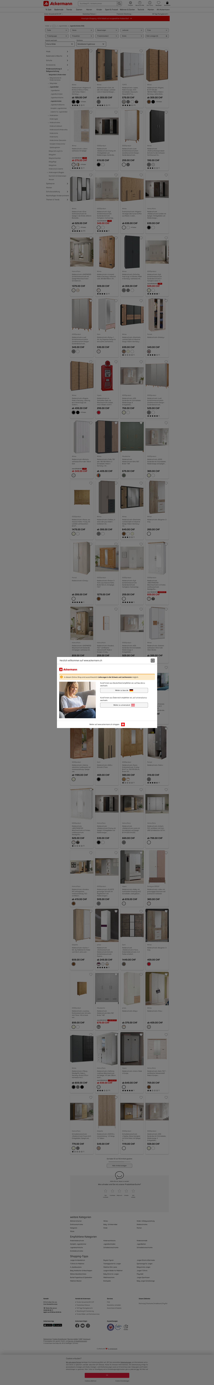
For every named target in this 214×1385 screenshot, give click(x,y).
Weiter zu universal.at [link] (121, 705)
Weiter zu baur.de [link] (121, 690)
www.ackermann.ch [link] (105, 724)
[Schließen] (152, 660)
